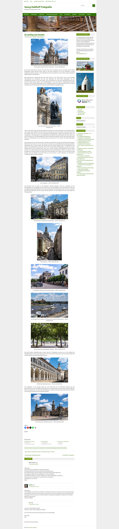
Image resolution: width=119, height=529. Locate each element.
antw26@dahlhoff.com (81, 53)
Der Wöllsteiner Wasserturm (84, 136)
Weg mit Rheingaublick (83, 169)
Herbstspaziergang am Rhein (84, 141)
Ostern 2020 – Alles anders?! (63, 441)
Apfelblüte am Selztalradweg (84, 138)
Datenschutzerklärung (39, 1)
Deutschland (82, 14)
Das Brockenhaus (44, 441)
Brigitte (30, 485)
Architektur (29, 451)
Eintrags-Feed (81, 111)
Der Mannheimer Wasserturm (84, 144)
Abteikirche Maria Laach (83, 142)
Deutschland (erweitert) (45, 451)
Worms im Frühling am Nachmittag (85, 167)
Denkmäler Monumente (36, 451)
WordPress (30, 527)
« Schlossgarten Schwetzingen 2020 (32, 455)
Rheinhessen (34, 14)
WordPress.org (81, 114)
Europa (88, 14)
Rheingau (74, 14)
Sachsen (52, 451)
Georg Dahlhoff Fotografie (38, 7)
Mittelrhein (67, 14)
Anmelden (80, 109)
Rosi (30, 502)
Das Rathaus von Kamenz (29, 441)
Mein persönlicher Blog (50, 1)
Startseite (26, 14)
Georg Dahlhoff (41, 37)
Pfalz (61, 14)
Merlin (35, 527)
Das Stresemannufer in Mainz (84, 151)
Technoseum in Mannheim (84, 155)
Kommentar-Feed (81, 112)
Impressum (26, 1)
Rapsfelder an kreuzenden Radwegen (86, 139)
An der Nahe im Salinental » (68, 455)
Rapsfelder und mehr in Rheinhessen (86, 163)
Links (31, 1)
